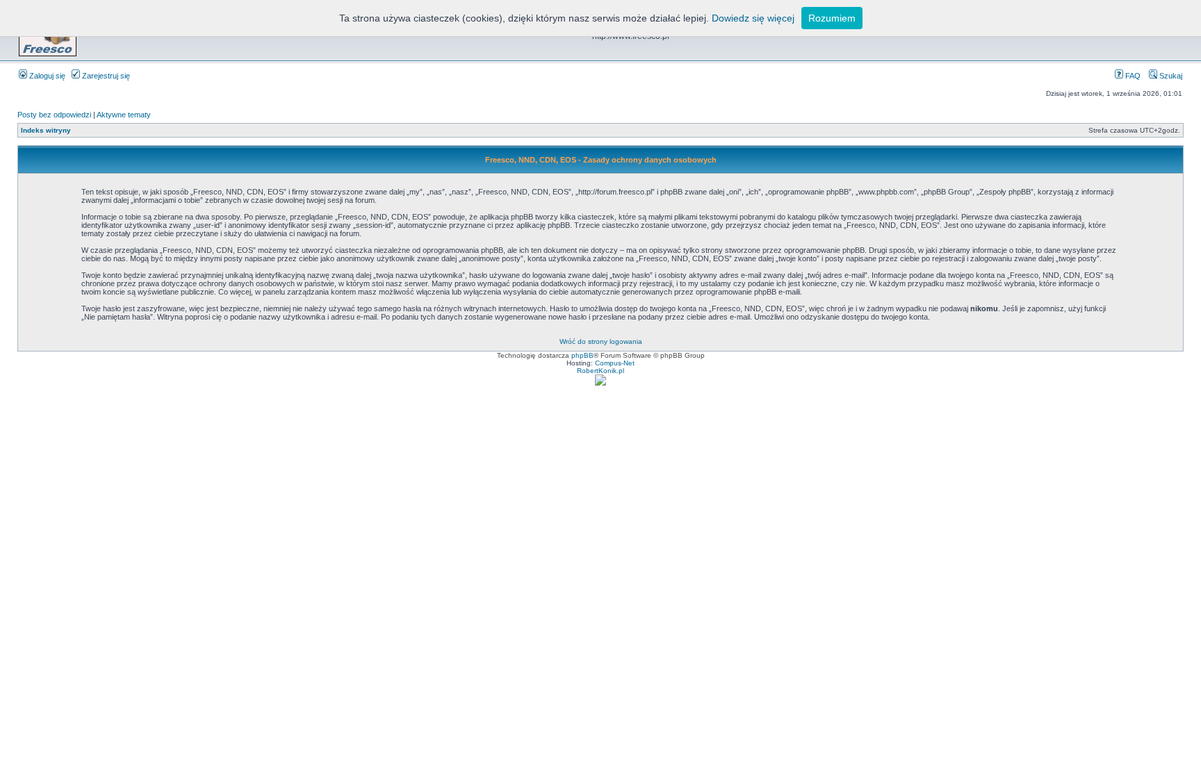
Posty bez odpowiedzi (54, 114)
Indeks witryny (46, 130)
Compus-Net (615, 363)
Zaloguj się (46, 76)
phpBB (582, 355)
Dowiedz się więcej (753, 18)
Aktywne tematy (124, 114)
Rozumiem (832, 18)
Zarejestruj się (105, 76)
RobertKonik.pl (600, 370)
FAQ (1132, 76)
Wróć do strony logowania (600, 341)
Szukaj (1169, 76)
